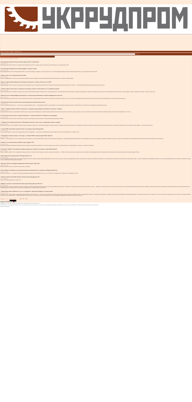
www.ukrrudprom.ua (25, 204)
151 (24, 198)
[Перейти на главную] (96, 50)
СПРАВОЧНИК (16, 51)
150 (21, 198)
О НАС (21, 51)
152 (26, 198)
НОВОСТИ (2, 51)
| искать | (137, 54)
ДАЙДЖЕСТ (12, 51)
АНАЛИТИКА (7, 51)
